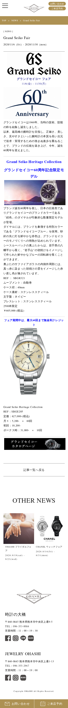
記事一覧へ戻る (34, 470)
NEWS (14, 20)
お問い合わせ (57, 3)
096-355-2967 (21, 665)
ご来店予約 (57, 8)
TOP (4, 20)
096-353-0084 (21, 626)
